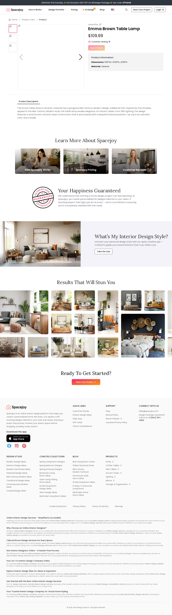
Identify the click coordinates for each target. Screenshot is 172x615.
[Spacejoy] (14, 9)
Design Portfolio (56, 9)
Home (14, 19)
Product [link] (43, 19)
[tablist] (28, 101)
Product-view (28, 19)
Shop (102, 9)
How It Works (35, 9)
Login (158, 9)
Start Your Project (141, 9)
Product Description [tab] (28, 101)
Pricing (74, 9)
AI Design (89, 9)
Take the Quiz (103, 251)
